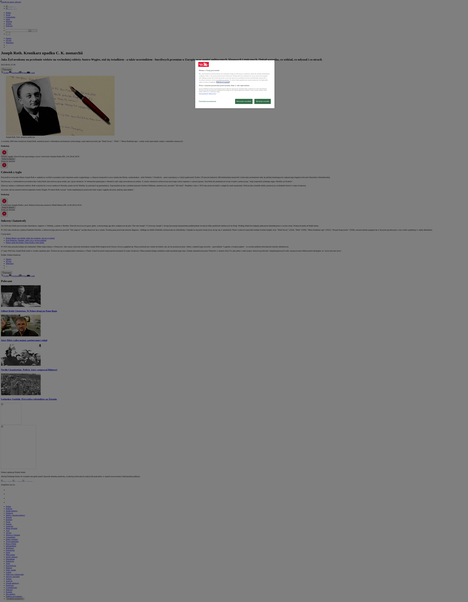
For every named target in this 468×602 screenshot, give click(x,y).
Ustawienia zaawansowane (207, 101)
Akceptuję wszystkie (262, 101)
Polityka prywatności (223, 82)
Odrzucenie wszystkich (243, 101)
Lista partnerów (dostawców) (207, 93)
